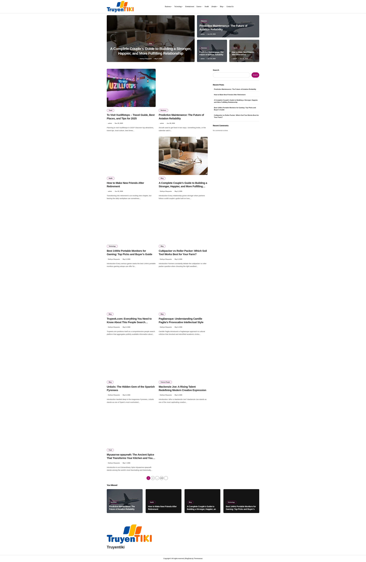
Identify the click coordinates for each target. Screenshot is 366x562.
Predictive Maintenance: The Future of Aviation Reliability (235, 89)
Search (216, 70)
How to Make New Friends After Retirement (230, 94)
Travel (110, 110)
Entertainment (189, 6)
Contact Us (230, 6)
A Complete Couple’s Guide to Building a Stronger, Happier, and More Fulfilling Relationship (183, 186)
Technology (178, 6)
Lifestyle (213, 6)
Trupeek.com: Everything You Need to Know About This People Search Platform (129, 322)
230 (161, 478)
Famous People (165, 382)
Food (110, 450)
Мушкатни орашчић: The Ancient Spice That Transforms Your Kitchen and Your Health (130, 458)
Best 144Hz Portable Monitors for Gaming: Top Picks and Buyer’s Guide (235, 109)
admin (203, 34)
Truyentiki (116, 547)
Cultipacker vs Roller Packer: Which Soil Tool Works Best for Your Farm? (236, 116)
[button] (191, 39)
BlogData (188, 558)
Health (207, 6)
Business (168, 6)
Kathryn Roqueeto (146, 58)
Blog (221, 6)
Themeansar (198, 558)
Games (198, 6)
